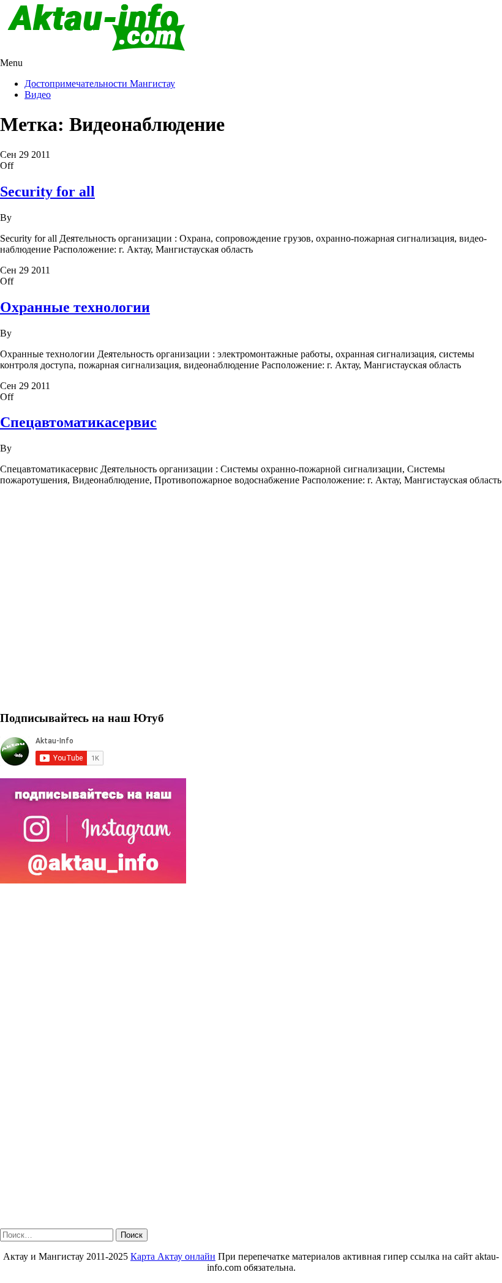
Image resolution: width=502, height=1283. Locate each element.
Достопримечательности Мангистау (99, 83)
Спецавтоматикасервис (78, 422)
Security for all (47, 191)
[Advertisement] (251, 603)
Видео (37, 94)
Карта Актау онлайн (172, 1256)
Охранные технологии (75, 307)
